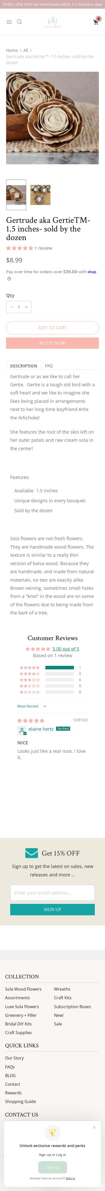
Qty (10, 295)
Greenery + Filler (21, 1015)
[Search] (19, 22)
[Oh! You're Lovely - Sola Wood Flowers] (52, 22)
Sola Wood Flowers (23, 989)
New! (58, 1015)
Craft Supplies (18, 1032)
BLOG (10, 1075)
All (25, 50)
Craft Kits (63, 998)
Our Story (14, 1058)
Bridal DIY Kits (18, 1024)
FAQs (10, 1067)
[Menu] (9, 22)
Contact (12, 1084)
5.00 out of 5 (65, 649)
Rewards (13, 1093)
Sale (58, 1024)
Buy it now (52, 343)
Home (12, 50)
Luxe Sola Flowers (22, 1006)
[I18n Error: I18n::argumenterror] (16, 195)
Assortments (17, 998)
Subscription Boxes (72, 1006)
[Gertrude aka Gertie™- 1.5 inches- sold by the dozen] (52, 118)
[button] (20, 248)
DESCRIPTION (23, 366)
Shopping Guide (20, 1101)
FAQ (48, 366)
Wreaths (62, 989)
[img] (30, 720)
